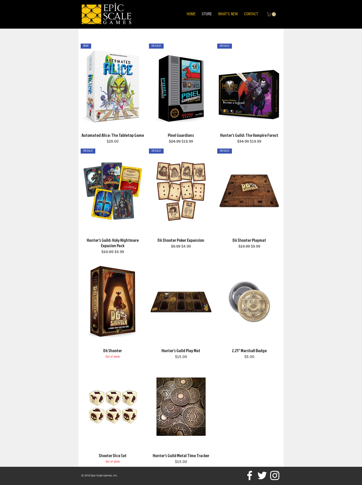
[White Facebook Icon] (249, 475)
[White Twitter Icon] (262, 475)
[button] (272, 14)
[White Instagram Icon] (275, 475)
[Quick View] (113, 301)
